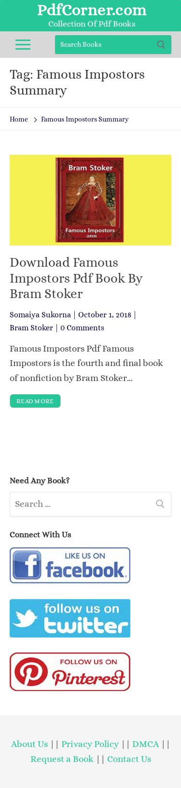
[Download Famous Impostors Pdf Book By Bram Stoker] (90, 200)
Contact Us (129, 759)
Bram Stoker (31, 327)
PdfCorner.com (92, 9)
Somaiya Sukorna (40, 314)
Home (19, 119)
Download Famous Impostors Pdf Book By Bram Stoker (76, 278)
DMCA (145, 744)
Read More (35, 401)
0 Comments (82, 327)
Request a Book (63, 759)
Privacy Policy (90, 744)
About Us (29, 744)
